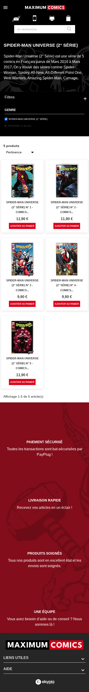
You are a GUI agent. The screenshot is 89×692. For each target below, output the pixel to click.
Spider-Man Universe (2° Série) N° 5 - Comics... (22, 363)
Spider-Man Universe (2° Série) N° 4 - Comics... (67, 285)
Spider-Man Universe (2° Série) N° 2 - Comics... (67, 207)
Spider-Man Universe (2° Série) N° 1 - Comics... (22, 207)
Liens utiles (16, 658)
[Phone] (35, 20)
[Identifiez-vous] (52, 20)
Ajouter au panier (22, 226)
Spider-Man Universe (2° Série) (27, 119)
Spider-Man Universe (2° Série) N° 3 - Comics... (22, 285)
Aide (7, 669)
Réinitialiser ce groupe (19, 125)
